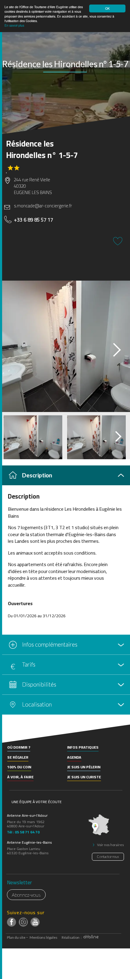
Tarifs (28, 664)
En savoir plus (14, 25)
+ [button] (8, 734)
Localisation (37, 704)
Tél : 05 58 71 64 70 (23, 831)
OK (107, 8)
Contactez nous (108, 857)
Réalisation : (72, 937)
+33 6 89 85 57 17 (33, 219)
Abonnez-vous (26, 895)
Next (111, 347)
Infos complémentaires (49, 644)
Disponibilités (39, 684)
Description (37, 475)
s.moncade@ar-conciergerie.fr (43, 206)
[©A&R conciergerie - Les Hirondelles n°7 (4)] (65, 346)
